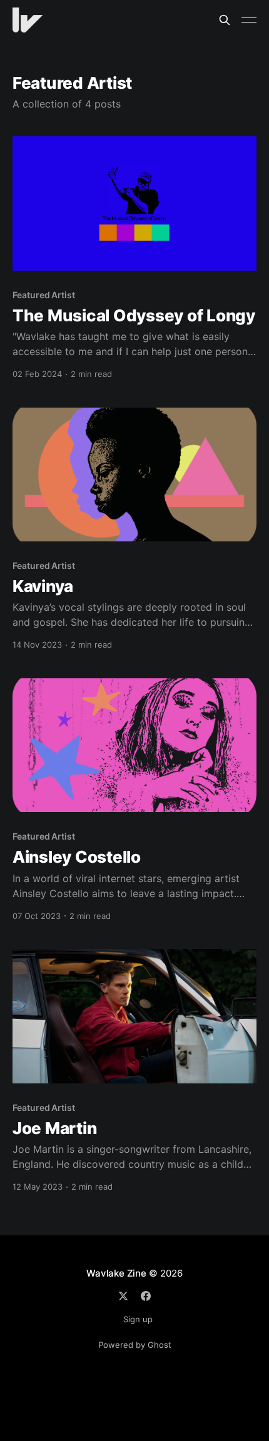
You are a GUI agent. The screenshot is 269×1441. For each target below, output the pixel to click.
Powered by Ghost (134, 1345)
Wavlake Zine (116, 1273)
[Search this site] (225, 20)
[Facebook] (146, 1296)
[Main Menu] (249, 20)
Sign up (138, 1319)
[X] (123, 1296)
